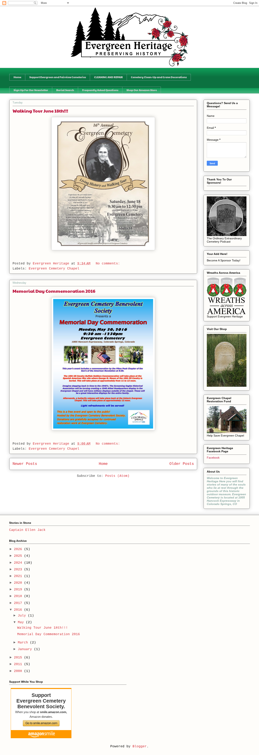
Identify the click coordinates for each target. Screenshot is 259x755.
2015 (19, 657)
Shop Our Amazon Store (141, 90)
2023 (19, 569)
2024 (19, 563)
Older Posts (181, 464)
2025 (19, 556)
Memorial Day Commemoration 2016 (54, 291)
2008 (19, 671)
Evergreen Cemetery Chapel (54, 268)
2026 (19, 549)
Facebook (213, 457)
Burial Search (65, 90)
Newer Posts (25, 464)
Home (17, 77)
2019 (19, 589)
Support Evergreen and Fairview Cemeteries (57, 77)
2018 (19, 596)
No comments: (109, 263)
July (23, 616)
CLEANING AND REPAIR (108, 77)
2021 (19, 576)
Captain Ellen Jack (27, 530)
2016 (19, 610)
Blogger (140, 746)
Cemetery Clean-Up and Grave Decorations (159, 77)
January (26, 649)
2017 (19, 603)
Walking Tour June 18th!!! (40, 111)
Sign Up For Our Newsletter (31, 90)
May (22, 622)
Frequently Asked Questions (100, 90)
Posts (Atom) (117, 476)
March (24, 642)
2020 (19, 583)
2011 (19, 664)
